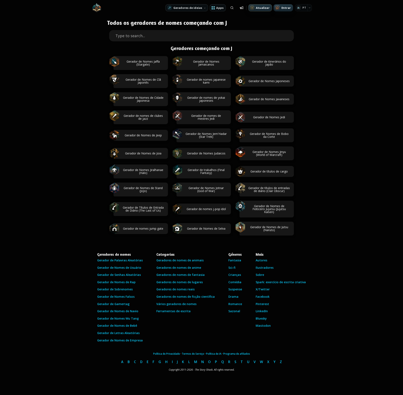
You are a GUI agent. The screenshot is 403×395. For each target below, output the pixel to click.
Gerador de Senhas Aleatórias (119, 275)
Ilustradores (264, 268)
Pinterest (262, 304)
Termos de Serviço (193, 354)
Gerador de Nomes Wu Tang (118, 318)
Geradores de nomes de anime (178, 268)
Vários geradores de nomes (176, 304)
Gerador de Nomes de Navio (117, 311)
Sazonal (234, 311)
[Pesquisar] (232, 7)
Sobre (260, 275)
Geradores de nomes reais (175, 289)
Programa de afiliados (236, 354)
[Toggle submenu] (309, 7)
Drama (233, 297)
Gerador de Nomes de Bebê (117, 326)
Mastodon (263, 326)
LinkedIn (262, 311)
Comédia (234, 282)
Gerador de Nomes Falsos (116, 297)
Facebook (263, 297)
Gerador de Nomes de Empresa (120, 340)
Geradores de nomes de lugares (179, 282)
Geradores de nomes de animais (180, 260)
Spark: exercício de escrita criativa (281, 282)
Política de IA (213, 354)
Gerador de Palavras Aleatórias (120, 260)
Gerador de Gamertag (113, 304)
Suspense (235, 289)
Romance (235, 304)
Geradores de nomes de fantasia (180, 275)
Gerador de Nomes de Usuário (119, 268)
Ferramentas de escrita (173, 311)
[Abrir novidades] (241, 8)
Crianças (234, 275)
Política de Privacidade (166, 354)
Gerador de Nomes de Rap (116, 282)
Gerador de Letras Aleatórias (118, 333)
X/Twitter (263, 289)
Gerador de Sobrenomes (115, 289)
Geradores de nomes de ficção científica (185, 297)
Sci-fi (232, 268)
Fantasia (234, 260)
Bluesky (261, 318)
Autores (261, 260)
